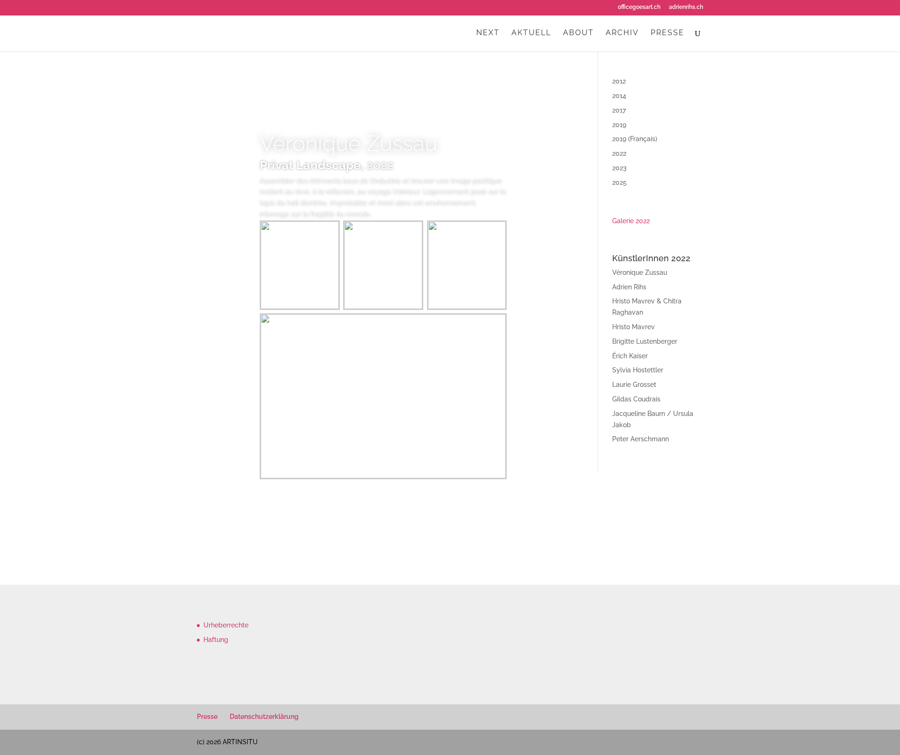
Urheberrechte (225, 625)
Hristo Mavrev (633, 327)
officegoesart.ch (639, 7)
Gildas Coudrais (636, 399)
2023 (619, 168)
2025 (619, 182)
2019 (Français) (634, 139)
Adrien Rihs (629, 287)
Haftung (215, 639)
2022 (619, 153)
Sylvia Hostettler (637, 370)
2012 (619, 81)
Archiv (622, 33)
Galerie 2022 (631, 221)
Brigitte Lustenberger (644, 341)
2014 (619, 95)
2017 (619, 110)
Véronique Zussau (348, 143)
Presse (667, 33)
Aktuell (531, 33)
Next (488, 33)
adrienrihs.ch (686, 7)
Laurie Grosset (634, 384)
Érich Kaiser (630, 356)
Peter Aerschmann (640, 439)
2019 (619, 124)
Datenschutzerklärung (264, 716)
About (578, 33)
